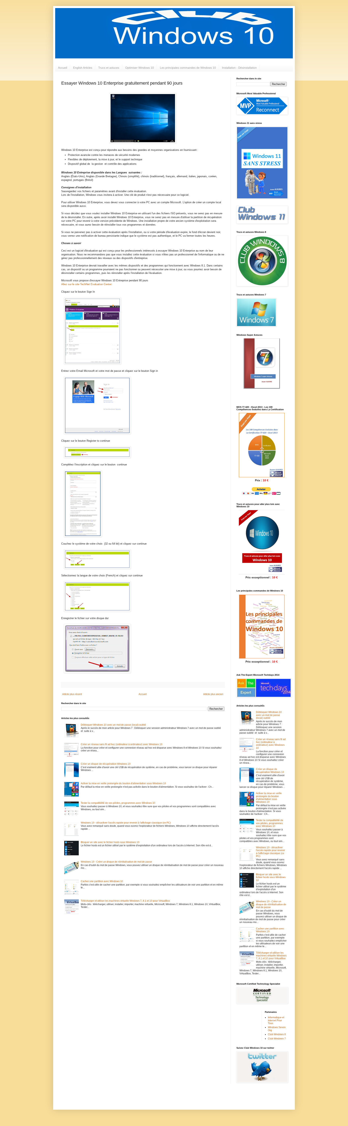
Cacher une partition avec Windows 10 (102, 881)
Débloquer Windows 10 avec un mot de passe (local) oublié (113, 724)
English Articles (82, 67)
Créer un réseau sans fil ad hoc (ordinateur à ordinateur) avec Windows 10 (121, 744)
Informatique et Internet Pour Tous (276, 1020)
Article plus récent (72, 694)
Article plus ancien (213, 694)
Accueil (62, 67)
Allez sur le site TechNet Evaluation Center (86, 284)
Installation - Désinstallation (239, 67)
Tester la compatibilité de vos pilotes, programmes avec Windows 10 (118, 803)
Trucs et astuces (108, 67)
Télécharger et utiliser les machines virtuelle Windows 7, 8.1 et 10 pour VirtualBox (125, 900)
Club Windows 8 (277, 1034)
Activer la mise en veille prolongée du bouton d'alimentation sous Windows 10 (123, 783)
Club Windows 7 (277, 1038)
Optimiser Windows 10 (139, 67)
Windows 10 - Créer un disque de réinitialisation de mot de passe (116, 861)
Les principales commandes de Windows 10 (188, 67)
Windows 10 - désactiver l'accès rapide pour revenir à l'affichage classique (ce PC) (126, 822)
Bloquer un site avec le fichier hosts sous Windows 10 (110, 842)
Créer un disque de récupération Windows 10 (105, 763)
